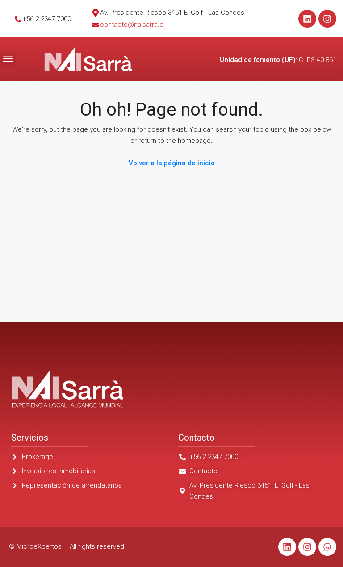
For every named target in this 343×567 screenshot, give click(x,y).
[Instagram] (327, 19)
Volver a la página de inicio (172, 163)
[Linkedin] (307, 19)
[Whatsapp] (327, 547)
